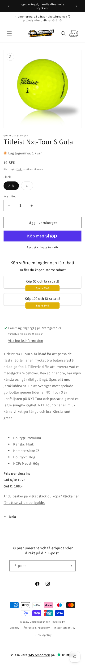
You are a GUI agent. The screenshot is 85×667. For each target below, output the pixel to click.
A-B (11, 186)
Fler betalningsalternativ (42, 247)
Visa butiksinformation (25, 340)
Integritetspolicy (64, 627)
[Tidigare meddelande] (9, 6)
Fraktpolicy (45, 635)
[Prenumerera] (70, 565)
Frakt (19, 169)
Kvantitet (10, 196)
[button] (9, 33)
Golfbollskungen (40, 621)
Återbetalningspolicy (37, 627)
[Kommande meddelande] (76, 6)
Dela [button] (12, 516)
